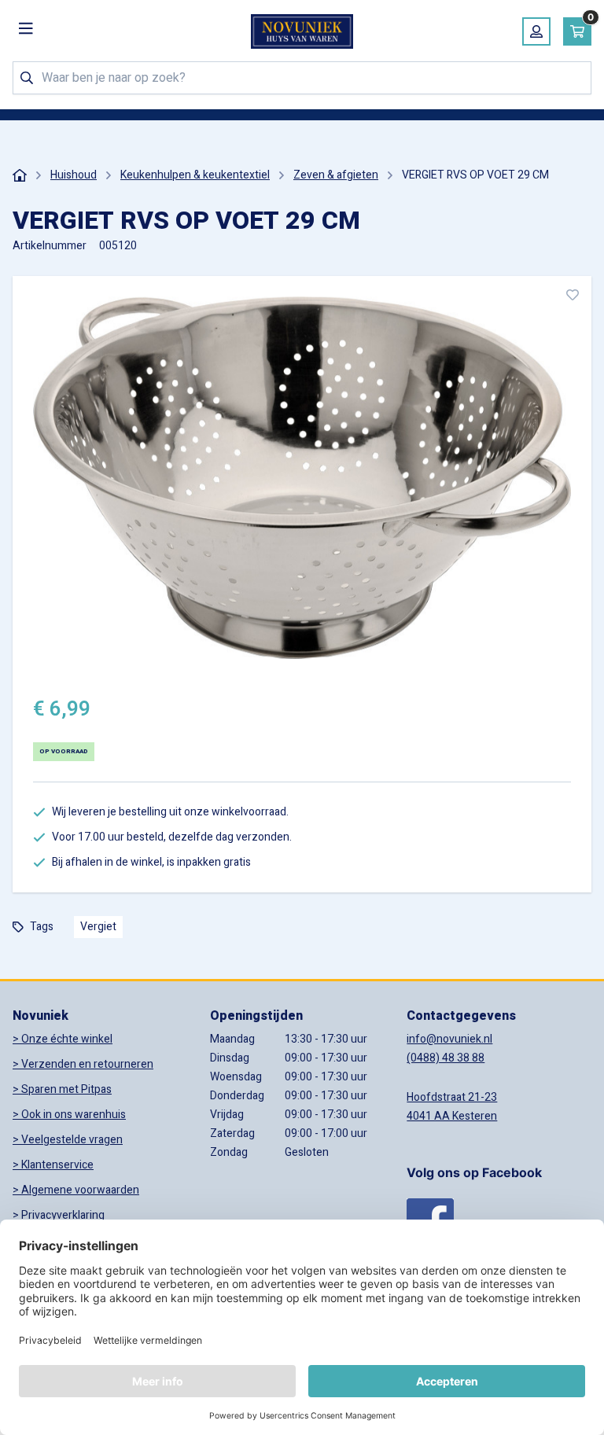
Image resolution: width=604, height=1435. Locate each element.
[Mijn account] (536, 31)
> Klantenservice (53, 1165)
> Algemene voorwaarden (76, 1190)
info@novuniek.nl (449, 1039)
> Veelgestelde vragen (68, 1139)
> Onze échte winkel (62, 1039)
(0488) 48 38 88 (445, 1058)
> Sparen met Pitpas (62, 1089)
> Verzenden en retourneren (83, 1064)
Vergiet (98, 926)
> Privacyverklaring (59, 1215)
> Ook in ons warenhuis (69, 1114)
